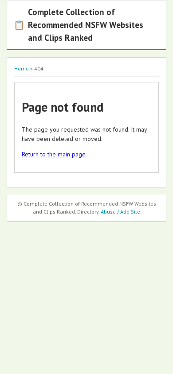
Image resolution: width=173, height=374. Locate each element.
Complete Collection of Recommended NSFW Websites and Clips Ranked (78, 24)
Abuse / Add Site (120, 211)
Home (21, 68)
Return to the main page (54, 154)
